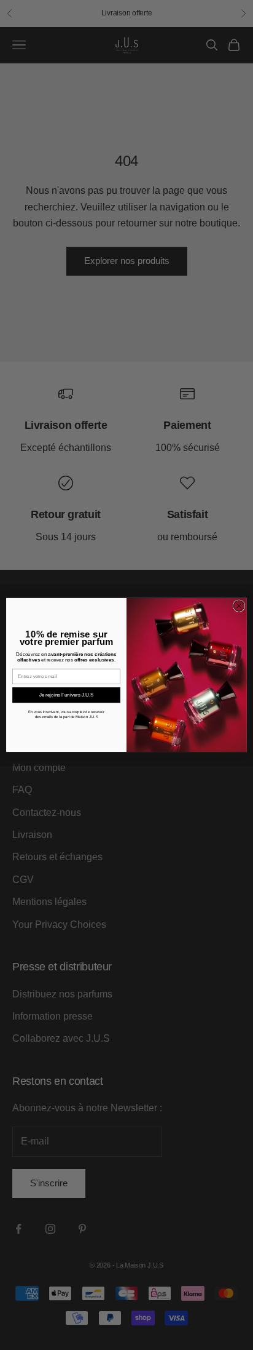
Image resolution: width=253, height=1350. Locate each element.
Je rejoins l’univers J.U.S (66, 695)
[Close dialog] (238, 606)
